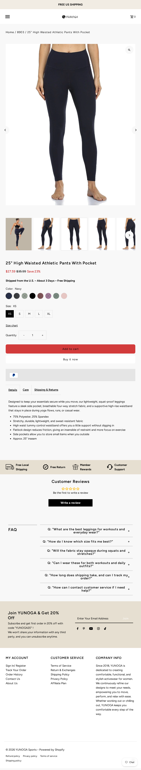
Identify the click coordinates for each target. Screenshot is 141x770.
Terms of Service (61, 665)
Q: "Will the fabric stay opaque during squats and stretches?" (86, 552)
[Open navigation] (31, 16)
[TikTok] (105, 629)
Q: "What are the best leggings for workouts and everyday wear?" (86, 530)
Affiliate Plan (58, 683)
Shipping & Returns (46, 389)
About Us (11, 683)
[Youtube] (91, 629)
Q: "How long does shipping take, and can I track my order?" (86, 576)
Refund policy (13, 756)
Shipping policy (13, 760)
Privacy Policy (59, 679)
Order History (14, 674)
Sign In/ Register (16, 665)
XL (48, 313)
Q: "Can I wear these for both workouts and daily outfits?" (86, 564)
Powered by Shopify (51, 749)
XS (9, 313)
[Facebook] (77, 629)
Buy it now (70, 359)
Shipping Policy (60, 674)
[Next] (136, 130)
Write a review (70, 502)
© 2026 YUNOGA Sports (21, 749)
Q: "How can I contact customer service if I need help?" (86, 589)
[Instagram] (98, 629)
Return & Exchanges (63, 670)
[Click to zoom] (129, 50)
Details (12, 390)
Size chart (12, 325)
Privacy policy (30, 756)
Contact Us (13, 679)
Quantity (11, 335)
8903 (20, 32)
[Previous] (5, 130)
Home (10, 32)
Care (26, 389)
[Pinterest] (84, 629)
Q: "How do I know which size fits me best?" (78, 541)
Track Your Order (16, 670)
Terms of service (48, 756)
